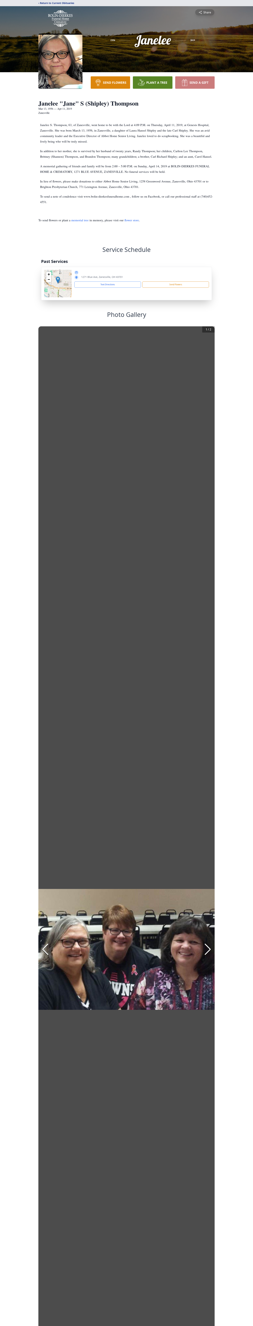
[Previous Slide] (45, 949)
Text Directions (108, 284)
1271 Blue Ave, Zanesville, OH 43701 (102, 277)
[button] (58, 280)
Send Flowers (175, 284)
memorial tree (80, 220)
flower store (131, 220)
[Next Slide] (208, 949)
